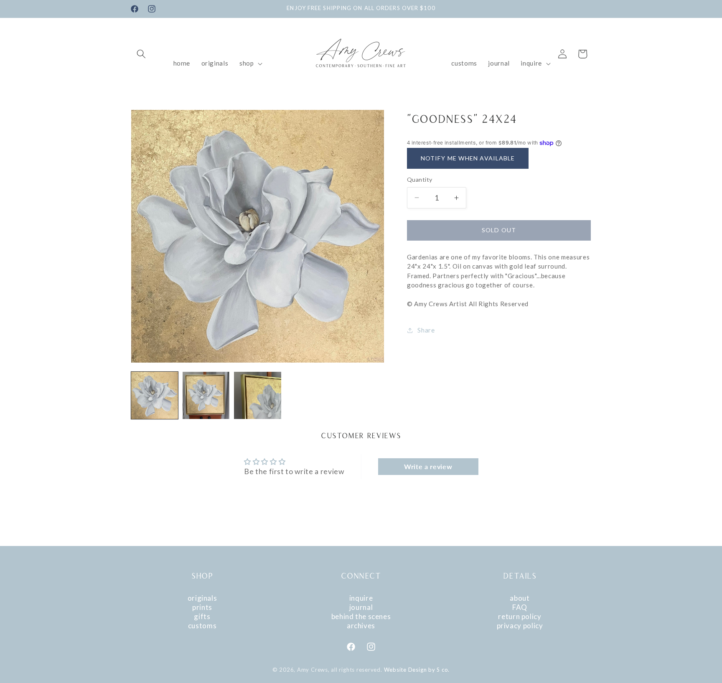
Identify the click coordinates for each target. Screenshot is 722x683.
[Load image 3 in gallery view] (257, 395)
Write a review (428, 466)
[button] (141, 54)
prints (202, 607)
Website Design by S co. (417, 669)
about (519, 598)
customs (202, 625)
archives (361, 625)
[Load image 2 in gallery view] (206, 395)
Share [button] (426, 330)
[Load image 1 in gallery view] (154, 395)
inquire (361, 598)
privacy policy (520, 625)
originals (202, 598)
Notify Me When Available (468, 157)
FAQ (519, 607)
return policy (519, 616)
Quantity (419, 179)
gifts (202, 616)
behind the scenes (361, 616)
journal (361, 607)
